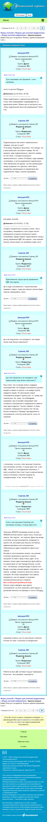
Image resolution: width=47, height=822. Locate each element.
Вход (29, 15)
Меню (6, 20)
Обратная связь (23, 742)
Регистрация (20, 15)
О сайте (23, 746)
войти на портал (16, 722)
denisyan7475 (23, 53)
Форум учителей (7, 33)
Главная (24, 732)
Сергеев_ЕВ (23, 121)
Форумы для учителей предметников (30, 33)
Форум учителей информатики (14, 35)
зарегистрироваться (24, 720)
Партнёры (23, 737)
